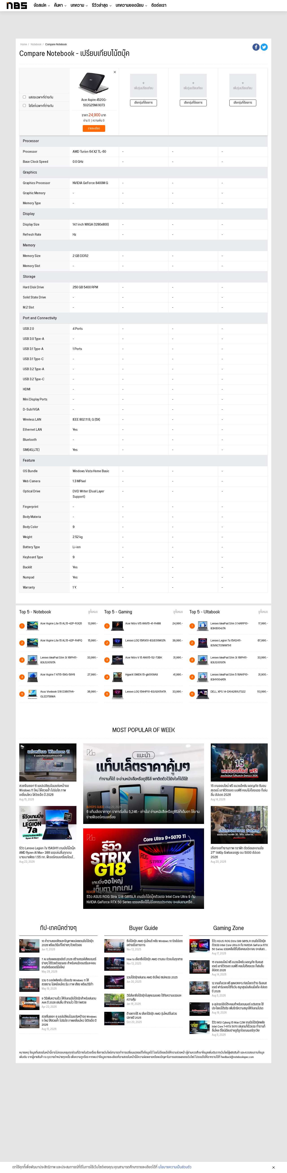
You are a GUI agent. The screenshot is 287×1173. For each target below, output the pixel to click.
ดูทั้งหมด (93, 612)
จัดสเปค (40, 5)
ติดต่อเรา (158, 5)
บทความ (77, 5)
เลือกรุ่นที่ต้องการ (143, 103)
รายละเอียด (94, 128)
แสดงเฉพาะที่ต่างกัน (40, 97)
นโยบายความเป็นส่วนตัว (174, 1167)
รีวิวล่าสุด (100, 5)
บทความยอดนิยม (130, 5)
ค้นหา (58, 5)
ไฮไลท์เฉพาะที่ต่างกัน (40, 106)
